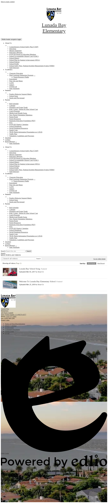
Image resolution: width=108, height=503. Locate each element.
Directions (12, 49)
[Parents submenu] (6, 102)
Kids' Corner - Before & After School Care (23, 109)
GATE (11, 83)
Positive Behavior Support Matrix (20, 94)
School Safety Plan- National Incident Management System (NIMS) (31, 66)
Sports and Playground (16, 98)
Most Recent (101, 263)
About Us (40, 272)
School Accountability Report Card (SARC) (24, 56)
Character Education (16, 73)
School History (14, 58)
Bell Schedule (14, 104)
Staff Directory (14, 68)
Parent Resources (15, 119)
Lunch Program (14, 111)
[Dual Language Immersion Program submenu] (34, 179)
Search (3, 251)
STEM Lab (13, 87)
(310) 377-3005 (11, 316)
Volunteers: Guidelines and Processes (21, 136)
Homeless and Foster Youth (18, 107)
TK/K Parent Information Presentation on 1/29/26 (25, 132)
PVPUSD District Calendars (18, 124)
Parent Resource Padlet (21, 77)
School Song (13, 96)
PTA (10, 123)
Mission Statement (15, 51)
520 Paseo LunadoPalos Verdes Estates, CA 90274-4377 (13, 314)
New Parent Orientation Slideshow (20, 115)
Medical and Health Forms (18, 113)
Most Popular (91, 263)
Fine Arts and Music (16, 81)
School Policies (14, 62)
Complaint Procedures (54, 498)
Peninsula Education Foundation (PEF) (22, 121)
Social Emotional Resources (18, 128)
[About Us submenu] (6, 45)
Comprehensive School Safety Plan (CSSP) (23, 47)
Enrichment (13, 79)
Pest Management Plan (54, 500)
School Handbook (15, 126)
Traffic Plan (13, 134)
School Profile (14, 64)
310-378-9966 (63, 489)
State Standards (14, 88)
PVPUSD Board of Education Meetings (22, 54)
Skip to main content (8, 2)
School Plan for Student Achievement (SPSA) (24, 60)
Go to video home (99, 259)
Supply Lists (13, 130)
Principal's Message (15, 52)
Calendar (12, 105)
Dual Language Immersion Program (21, 75)
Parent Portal (13, 117)
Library (11, 85)
